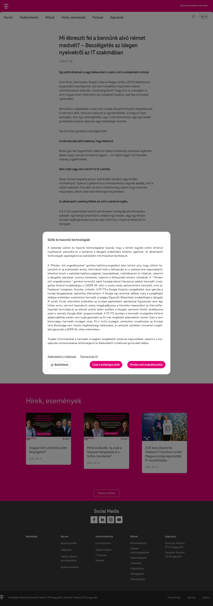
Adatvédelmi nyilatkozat (62, 356)
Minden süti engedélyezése (146, 364)
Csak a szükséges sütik (106, 364)
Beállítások (61, 364)
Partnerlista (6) (89, 356)
